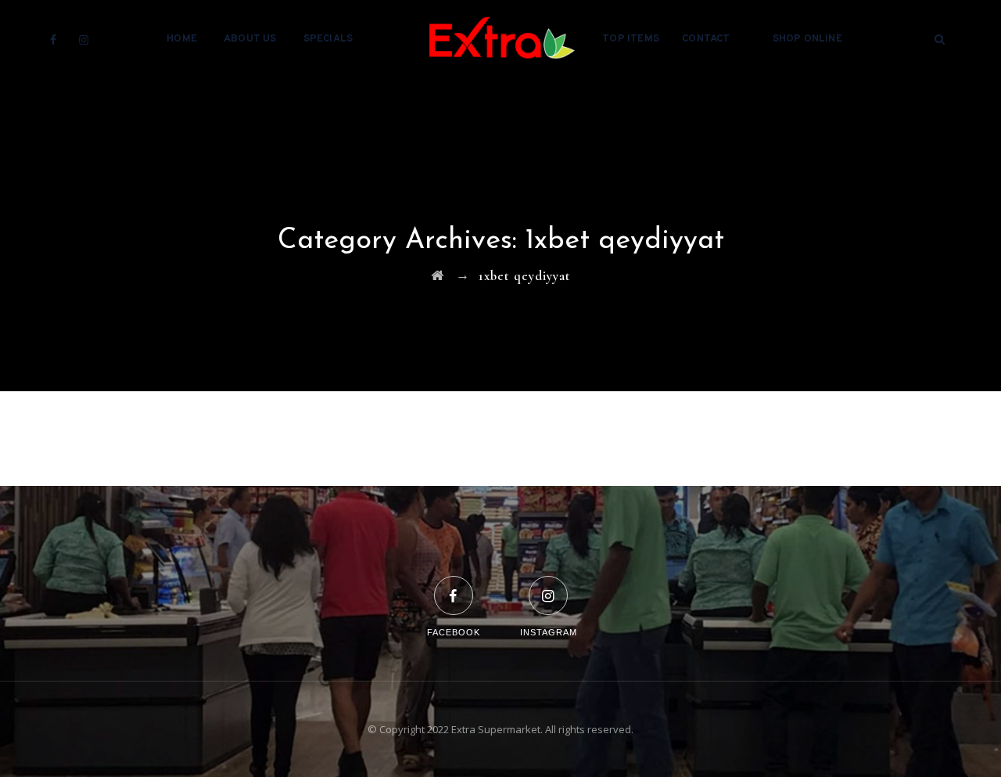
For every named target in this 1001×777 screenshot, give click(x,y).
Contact (706, 39)
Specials (328, 39)
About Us (250, 39)
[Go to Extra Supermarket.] (437, 276)
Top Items (630, 39)
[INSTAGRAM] (548, 585)
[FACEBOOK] (453, 585)
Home (182, 39)
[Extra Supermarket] (500, 39)
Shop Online (807, 39)
